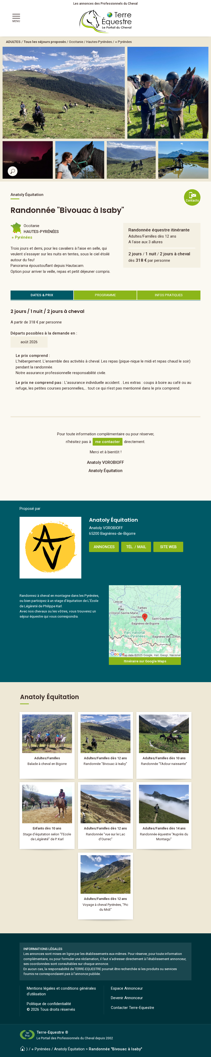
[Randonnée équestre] (105, 745)
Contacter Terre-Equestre (132, 1007)
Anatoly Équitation (69, 1049)
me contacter (107, 441)
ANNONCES (104, 547)
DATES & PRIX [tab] (42, 295)
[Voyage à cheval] (163, 815)
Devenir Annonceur (127, 998)
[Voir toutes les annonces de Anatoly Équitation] (50, 548)
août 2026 (29, 342)
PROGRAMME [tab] (105, 295)
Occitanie (76, 42)
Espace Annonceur (127, 988)
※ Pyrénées (123, 42)
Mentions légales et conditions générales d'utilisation (61, 991)
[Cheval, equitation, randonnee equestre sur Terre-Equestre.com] (106, 21)
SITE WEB (168, 547)
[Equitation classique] (47, 815)
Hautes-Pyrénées (99, 42)
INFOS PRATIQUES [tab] (169, 295)
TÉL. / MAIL (136, 547)
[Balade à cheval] (47, 745)
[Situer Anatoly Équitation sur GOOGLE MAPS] (145, 621)
